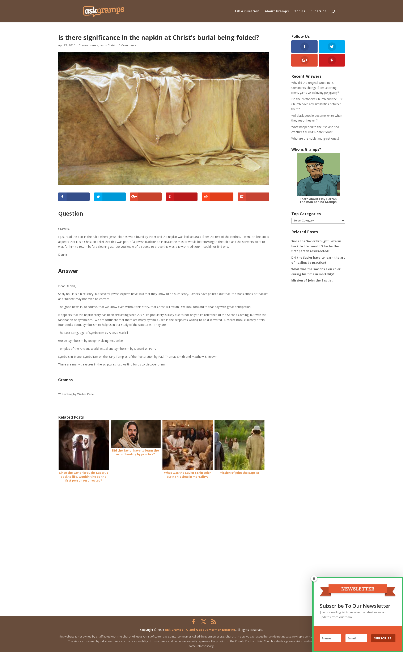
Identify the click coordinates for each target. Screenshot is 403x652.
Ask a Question (246, 11)
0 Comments (127, 45)
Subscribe (319, 11)
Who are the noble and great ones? (315, 138)
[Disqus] (163, 539)
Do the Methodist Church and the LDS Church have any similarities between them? (317, 104)
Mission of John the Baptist (312, 280)
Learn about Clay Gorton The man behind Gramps (318, 200)
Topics (299, 11)
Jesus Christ (107, 45)
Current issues (88, 45)
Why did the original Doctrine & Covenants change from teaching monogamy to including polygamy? (315, 88)
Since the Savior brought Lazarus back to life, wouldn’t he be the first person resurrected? (316, 246)
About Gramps (277, 11)
